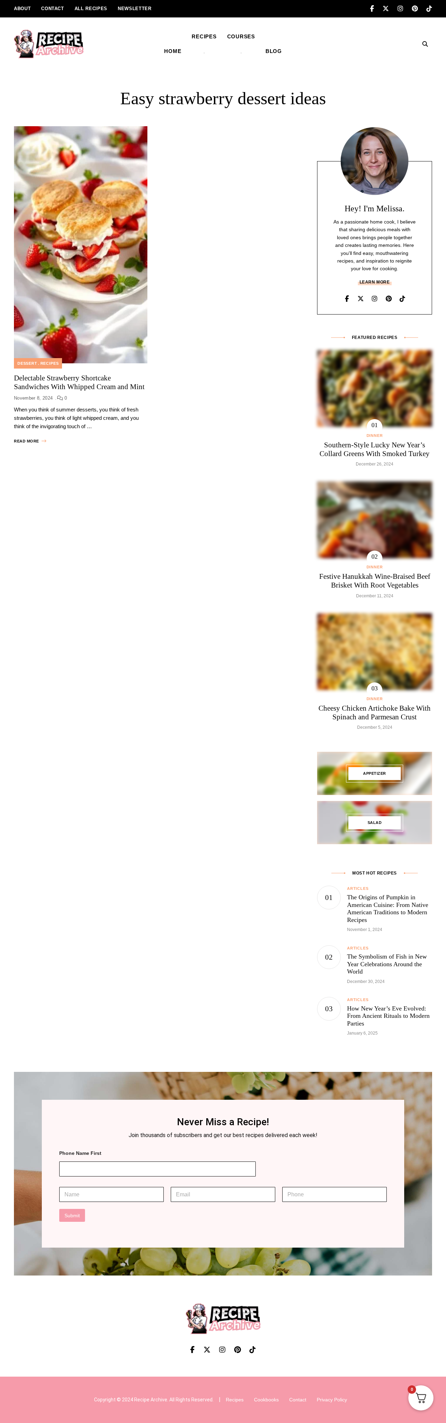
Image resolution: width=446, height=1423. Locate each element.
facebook (376, 8)
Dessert (27, 363)
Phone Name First (80, 1153)
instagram (405, 8)
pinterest (419, 8)
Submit (72, 1215)
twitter (390, 8)
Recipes (49, 363)
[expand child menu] (204, 53)
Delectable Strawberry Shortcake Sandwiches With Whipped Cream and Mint (79, 382)
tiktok (429, 8)
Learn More (375, 282)
